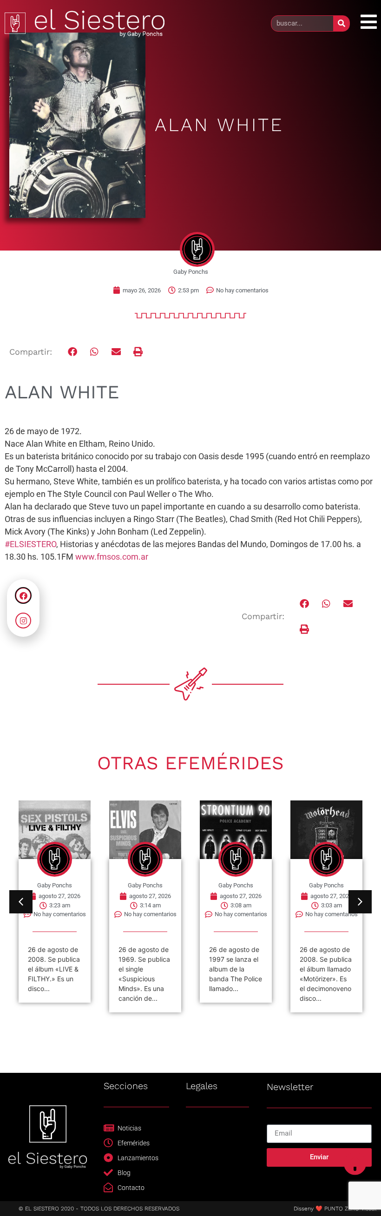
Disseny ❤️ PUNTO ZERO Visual (335, 1208)
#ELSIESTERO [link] (30, 544)
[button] (73, 351)
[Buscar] (341, 23)
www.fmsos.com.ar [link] (111, 557)
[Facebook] (23, 595)
